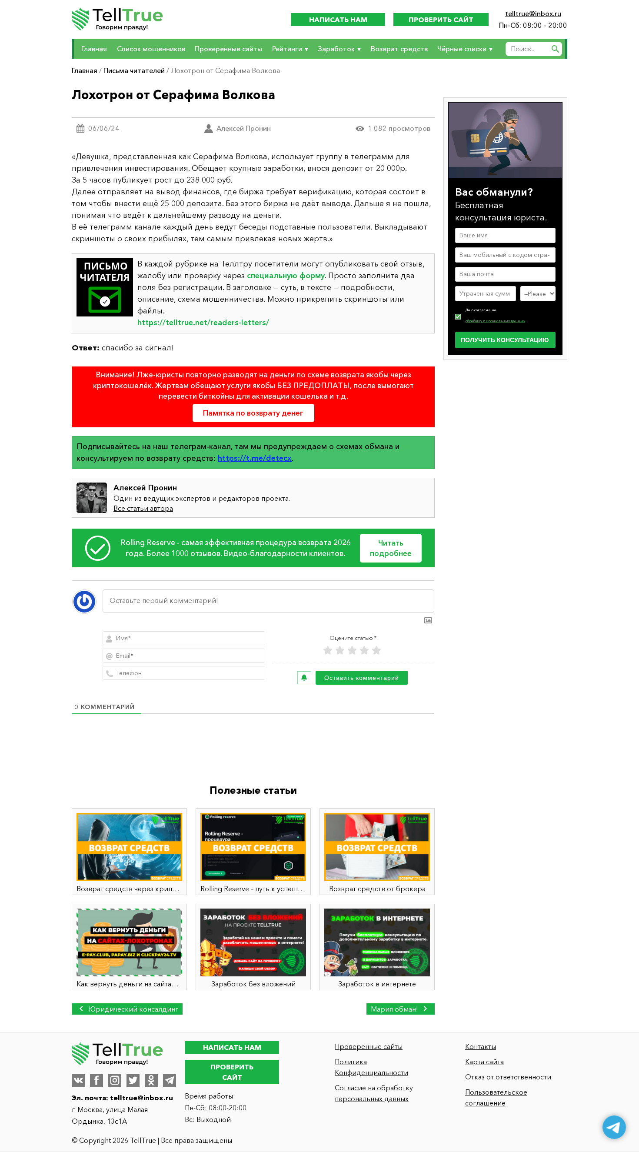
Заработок (336, 48)
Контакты (480, 1046)
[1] (328, 650)
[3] (352, 650)
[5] (376, 650)
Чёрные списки (461, 48)
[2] (340, 650)
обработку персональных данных (495, 321)
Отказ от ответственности (508, 1076)
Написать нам (338, 19)
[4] (364, 650)
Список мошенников (151, 48)
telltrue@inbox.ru (533, 13)
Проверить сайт (441, 19)
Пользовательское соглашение (496, 1097)
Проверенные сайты (228, 48)
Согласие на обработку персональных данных (374, 1093)
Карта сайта (484, 1061)
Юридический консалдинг (132, 1009)
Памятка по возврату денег (253, 412)
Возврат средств (399, 48)
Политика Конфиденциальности (371, 1067)
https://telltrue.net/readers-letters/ (203, 322)
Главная (94, 48)
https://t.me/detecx (255, 458)
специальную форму (286, 275)
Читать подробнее (391, 548)
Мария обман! (395, 1009)
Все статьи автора (143, 508)
